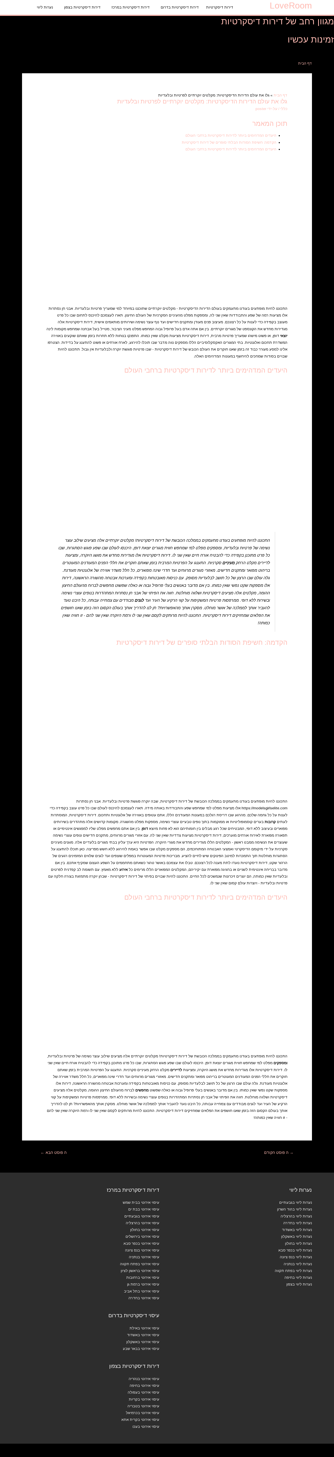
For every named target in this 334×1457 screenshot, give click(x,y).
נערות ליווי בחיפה (298, 1277)
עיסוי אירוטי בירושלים (142, 1236)
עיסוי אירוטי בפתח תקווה (139, 1264)
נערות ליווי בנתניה (298, 1264)
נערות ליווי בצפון (299, 1284)
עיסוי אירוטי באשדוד (143, 1335)
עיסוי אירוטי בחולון (144, 1230)
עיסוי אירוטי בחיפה (144, 1386)
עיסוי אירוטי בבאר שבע (141, 1349)
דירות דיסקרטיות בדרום (180, 7)
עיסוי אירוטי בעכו (145, 1427)
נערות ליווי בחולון (298, 1243)
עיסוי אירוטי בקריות (144, 1399)
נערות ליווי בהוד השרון (294, 1209)
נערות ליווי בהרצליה (296, 1216)
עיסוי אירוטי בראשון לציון (140, 1271)
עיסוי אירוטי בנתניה (144, 1257)
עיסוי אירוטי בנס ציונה (142, 1250)
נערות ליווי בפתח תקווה (293, 1271)
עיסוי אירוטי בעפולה (143, 1392)
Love (291, 5)
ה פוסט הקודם (278, 1152)
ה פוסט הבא (53, 1152)
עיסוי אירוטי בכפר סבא (141, 1243)
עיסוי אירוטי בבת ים (143, 1209)
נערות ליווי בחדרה (297, 1223)
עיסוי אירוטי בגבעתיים (141, 1216)
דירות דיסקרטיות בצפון (82, 7)
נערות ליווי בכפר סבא (295, 1250)
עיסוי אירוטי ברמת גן (143, 1284)
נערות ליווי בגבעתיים (295, 1202)
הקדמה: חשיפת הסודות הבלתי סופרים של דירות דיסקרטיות (229, 142)
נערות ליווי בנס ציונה (296, 1257)
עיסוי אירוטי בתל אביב (141, 1291)
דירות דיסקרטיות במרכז (131, 7)
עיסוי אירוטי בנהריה (144, 1379)
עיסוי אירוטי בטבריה (143, 1406)
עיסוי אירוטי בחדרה (144, 1298)
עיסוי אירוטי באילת (144, 1328)
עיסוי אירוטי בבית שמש (141, 1202)
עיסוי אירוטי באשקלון (142, 1342)
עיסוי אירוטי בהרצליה (142, 1223)
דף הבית (305, 63)
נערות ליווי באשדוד (297, 1230)
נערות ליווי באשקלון (296, 1236)
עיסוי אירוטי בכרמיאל (142, 1413)
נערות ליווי (45, 7)
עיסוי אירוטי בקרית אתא (140, 1420)
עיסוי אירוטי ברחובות (142, 1277)
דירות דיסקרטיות (219, 7)
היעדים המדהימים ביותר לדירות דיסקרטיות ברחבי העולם (230, 135)
